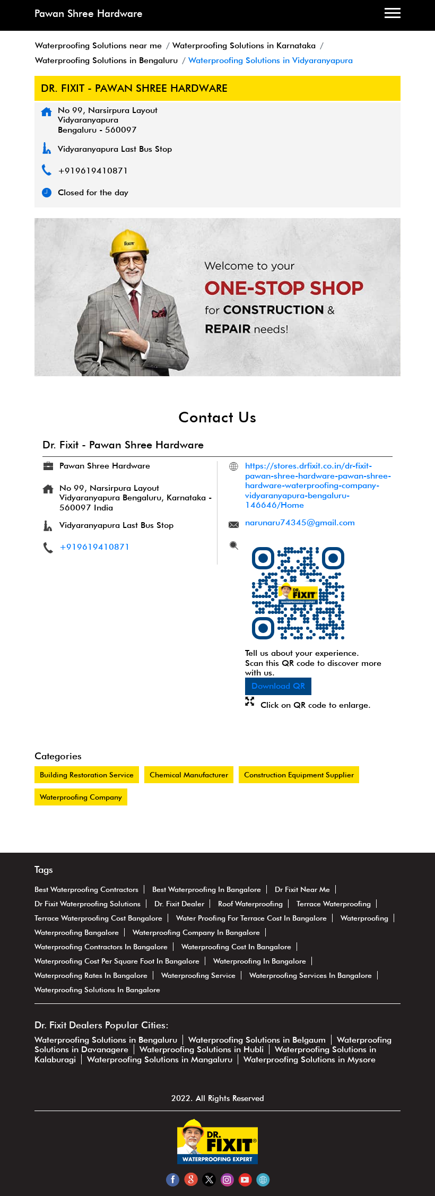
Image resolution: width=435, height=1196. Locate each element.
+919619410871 (93, 171)
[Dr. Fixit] (217, 1161)
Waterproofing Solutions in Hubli (202, 1049)
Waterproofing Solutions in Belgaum (257, 1040)
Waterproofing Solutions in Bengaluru (105, 1040)
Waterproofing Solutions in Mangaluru (159, 1059)
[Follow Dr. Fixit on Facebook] (172, 1179)
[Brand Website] (263, 1179)
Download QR (278, 686)
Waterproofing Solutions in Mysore (309, 1059)
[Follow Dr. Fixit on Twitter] (208, 1179)
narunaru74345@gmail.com (300, 522)
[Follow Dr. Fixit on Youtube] (245, 1179)
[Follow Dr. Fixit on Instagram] (226, 1179)
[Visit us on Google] (190, 1179)
